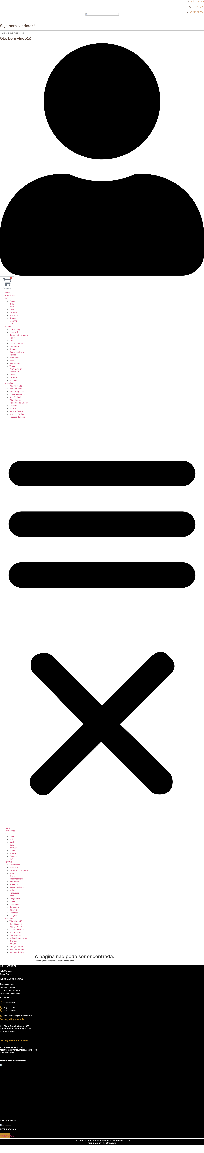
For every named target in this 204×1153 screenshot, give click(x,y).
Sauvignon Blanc (16, 352)
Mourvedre (14, 357)
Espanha (13, 321)
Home (7, 292)
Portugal (13, 312)
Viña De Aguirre (16, 391)
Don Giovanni (15, 388)
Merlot (12, 338)
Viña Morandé (15, 386)
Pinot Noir (13, 332)
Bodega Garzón (16, 411)
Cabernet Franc (16, 343)
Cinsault (13, 374)
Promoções (10, 295)
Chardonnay (14, 329)
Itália (11, 309)
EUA (11, 324)
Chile (11, 304)
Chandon (13, 405)
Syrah (12, 340)
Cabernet (13, 377)
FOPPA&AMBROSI (17, 394)
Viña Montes (15, 400)
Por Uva (8, 326)
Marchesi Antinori (17, 414)
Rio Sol (12, 408)
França (12, 301)
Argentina (13, 315)
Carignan (13, 380)
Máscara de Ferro (17, 417)
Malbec (12, 355)
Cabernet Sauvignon (18, 335)
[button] (102, 622)
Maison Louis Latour (18, 403)
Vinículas (9, 383)
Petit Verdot (14, 346)
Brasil (11, 307)
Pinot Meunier (15, 369)
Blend (11, 360)
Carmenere (14, 372)
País (6, 298)
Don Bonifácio (15, 397)
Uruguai (12, 318)
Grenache (13, 349)
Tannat (12, 366)
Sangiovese (14, 363)
